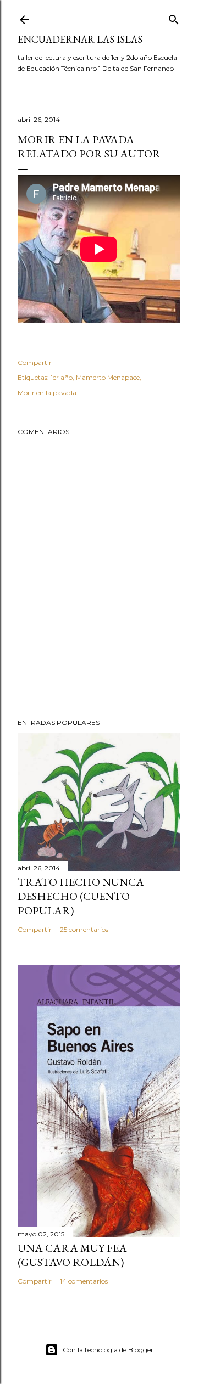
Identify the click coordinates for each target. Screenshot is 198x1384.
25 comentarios (84, 929)
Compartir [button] (35, 362)
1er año (62, 377)
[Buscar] (173, 17)
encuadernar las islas (80, 39)
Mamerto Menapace (108, 377)
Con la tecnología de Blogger (108, 1350)
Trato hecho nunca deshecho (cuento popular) (81, 896)
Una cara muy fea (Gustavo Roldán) (72, 1255)
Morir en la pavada (47, 393)
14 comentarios (84, 1281)
